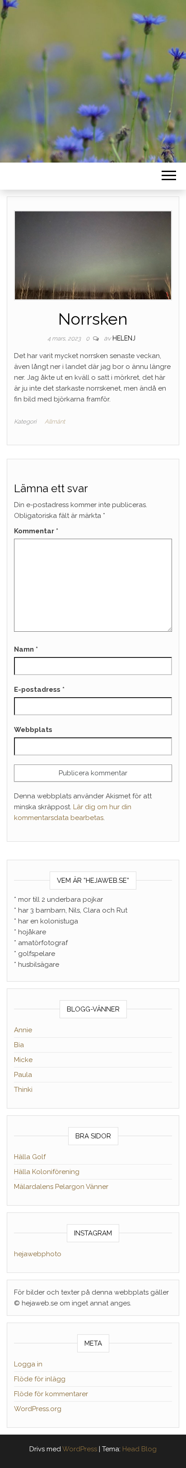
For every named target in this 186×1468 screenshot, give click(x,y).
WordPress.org (37, 1409)
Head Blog (139, 1449)
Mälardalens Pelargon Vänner (61, 1187)
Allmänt (55, 421)
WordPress (79, 1449)
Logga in (28, 1364)
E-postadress (39, 689)
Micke (23, 1060)
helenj (123, 338)
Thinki (23, 1090)
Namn (26, 649)
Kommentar (36, 531)
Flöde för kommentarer (51, 1394)
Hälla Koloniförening (46, 1172)
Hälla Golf (30, 1157)
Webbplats (33, 730)
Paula (23, 1075)
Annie (23, 1030)
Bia (19, 1045)
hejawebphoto (37, 1254)
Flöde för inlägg (39, 1379)
